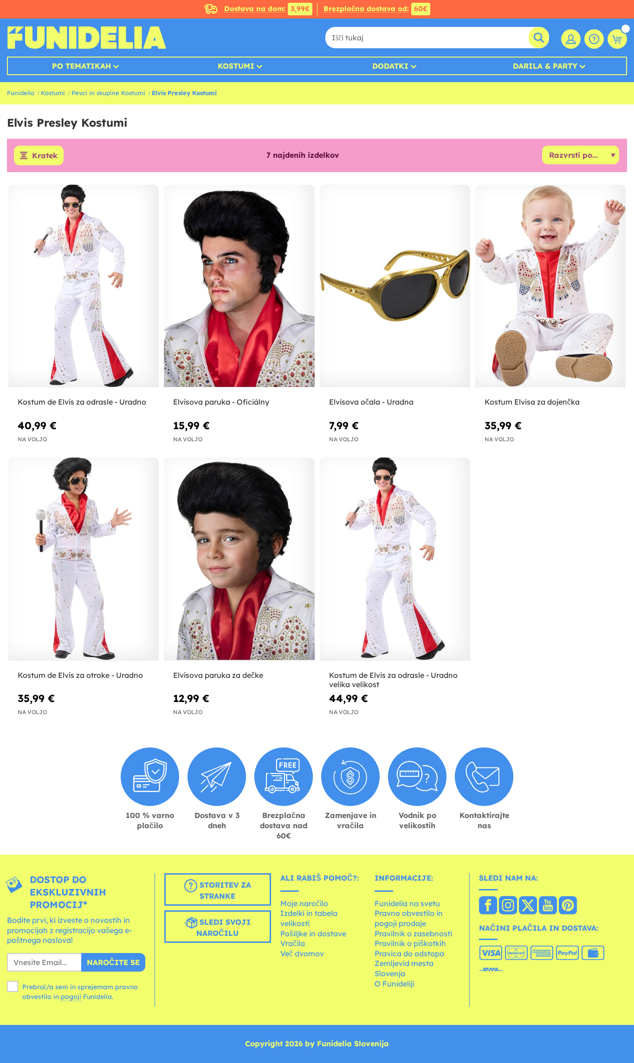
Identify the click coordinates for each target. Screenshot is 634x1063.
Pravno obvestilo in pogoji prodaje (409, 918)
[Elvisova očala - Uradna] (395, 286)
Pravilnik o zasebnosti (413, 933)
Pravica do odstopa (409, 953)
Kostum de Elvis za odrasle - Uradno (82, 401)
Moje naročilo (304, 903)
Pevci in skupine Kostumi (108, 93)
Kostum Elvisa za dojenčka (532, 401)
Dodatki (390, 66)
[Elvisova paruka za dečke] (239, 559)
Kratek (45, 155)
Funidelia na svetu (407, 903)
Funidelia (20, 93)
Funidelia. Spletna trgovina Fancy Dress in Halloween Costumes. (86, 37)
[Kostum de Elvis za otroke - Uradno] (83, 559)
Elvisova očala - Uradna (371, 401)
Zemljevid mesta (404, 963)
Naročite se (113, 962)
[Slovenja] (488, 906)
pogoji (71, 996)
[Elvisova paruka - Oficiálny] (239, 286)
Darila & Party (545, 66)
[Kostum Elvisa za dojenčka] (550, 286)
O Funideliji (394, 983)
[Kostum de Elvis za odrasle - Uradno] (83, 286)
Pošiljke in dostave (313, 933)
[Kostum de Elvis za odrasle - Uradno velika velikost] (395, 559)
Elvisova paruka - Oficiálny (221, 401)
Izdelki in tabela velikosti (308, 918)
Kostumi (236, 66)
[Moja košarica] (617, 39)
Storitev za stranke (224, 890)
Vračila (292, 943)
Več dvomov (302, 953)
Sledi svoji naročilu (223, 927)
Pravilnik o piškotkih (410, 943)
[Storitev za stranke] (594, 39)
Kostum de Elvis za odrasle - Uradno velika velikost (393, 679)
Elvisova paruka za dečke (218, 675)
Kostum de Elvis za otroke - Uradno (80, 675)
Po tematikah (81, 66)
